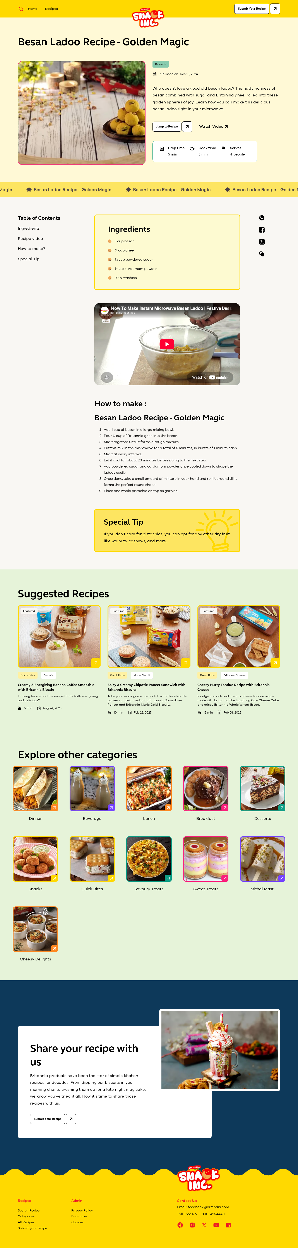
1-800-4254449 (212, 1214)
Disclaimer (79, 1216)
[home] (148, 17)
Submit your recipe (32, 1228)
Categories (26, 1216)
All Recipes (26, 1222)
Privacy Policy (82, 1210)
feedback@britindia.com (208, 1207)
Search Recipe (28, 1210)
